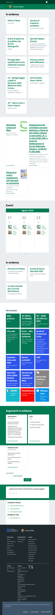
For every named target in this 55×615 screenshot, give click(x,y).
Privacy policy (7, 606)
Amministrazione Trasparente (21, 540)
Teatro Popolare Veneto (15, 232)
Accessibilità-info (32, 552)
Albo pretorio (10, 550)
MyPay (8, 539)
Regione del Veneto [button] (9, 2)
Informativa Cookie (32, 550)
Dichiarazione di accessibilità (31, 555)
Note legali (30, 561)
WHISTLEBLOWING (11, 554)
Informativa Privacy (32, 548)
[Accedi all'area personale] (47, 2)
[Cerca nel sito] (48, 7)
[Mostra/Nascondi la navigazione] (1, 6)
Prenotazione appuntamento (31, 542)
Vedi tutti (27, 480)
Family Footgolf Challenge (15, 227)
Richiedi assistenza (32, 539)
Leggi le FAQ (31, 558)
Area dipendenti (10, 552)
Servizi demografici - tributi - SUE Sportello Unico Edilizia (11, 545)
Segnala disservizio (32, 546)
